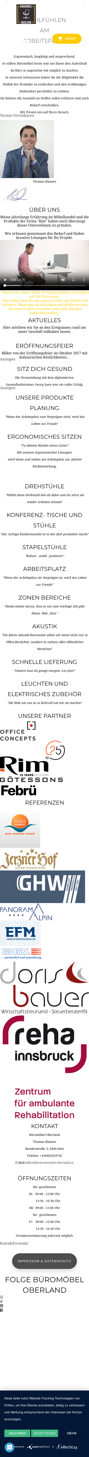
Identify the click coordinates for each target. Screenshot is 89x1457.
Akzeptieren (45, 1433)
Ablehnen (17, 1433)
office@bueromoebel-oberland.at (49, 1162)
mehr (71, 1433)
